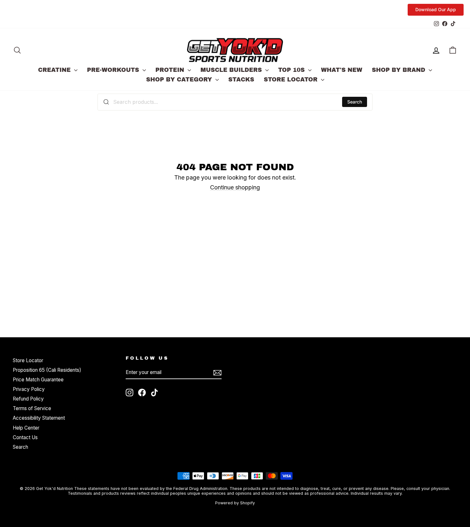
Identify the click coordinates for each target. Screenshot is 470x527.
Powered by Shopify (235, 502)
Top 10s (292, 70)
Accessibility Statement (39, 418)
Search (354, 101)
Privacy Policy (29, 389)
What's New (341, 70)
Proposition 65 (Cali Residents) (47, 370)
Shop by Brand (399, 70)
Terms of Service (32, 408)
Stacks (241, 79)
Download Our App (435, 9)
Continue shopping (235, 187)
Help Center (26, 428)
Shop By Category (180, 79)
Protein (170, 70)
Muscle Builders (232, 70)
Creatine (55, 70)
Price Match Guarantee (38, 380)
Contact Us (25, 437)
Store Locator (291, 79)
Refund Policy (28, 399)
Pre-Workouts (114, 70)
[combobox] (235, 102)
